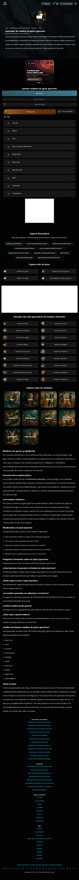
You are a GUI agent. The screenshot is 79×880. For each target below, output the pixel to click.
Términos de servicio (35, 865)
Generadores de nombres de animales (39, 780)
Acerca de (39, 835)
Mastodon (39, 858)
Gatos (40, 28)
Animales (34, 28)
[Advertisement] (39, 211)
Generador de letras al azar (39, 755)
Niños (39, 804)
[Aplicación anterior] (47, 62)
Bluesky (39, 855)
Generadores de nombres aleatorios (20, 28)
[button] (75, 3)
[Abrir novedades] (54, 4)
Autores (39, 828)
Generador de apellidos (39, 735)
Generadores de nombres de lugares (39, 786)
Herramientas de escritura (39, 770)
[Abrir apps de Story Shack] (57, 3)
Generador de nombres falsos (39, 739)
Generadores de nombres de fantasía (39, 766)
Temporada (40, 821)
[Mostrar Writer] (36, 82)
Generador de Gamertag (39, 742)
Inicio (6, 28)
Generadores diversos (39, 790)
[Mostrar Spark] (39, 82)
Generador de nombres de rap (39, 732)
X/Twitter (39, 842)
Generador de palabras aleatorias (39, 722)
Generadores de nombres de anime (39, 773)
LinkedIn (39, 852)
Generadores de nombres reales (39, 776)
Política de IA (45, 865)
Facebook (39, 845)
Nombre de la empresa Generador (39, 759)
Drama (39, 814)
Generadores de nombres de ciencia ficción (39, 783)
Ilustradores (39, 832)
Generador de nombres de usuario (39, 725)
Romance (39, 817)
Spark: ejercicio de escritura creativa (39, 838)
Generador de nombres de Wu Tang (40, 749)
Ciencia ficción (39, 801)
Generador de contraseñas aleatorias (39, 729)
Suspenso (39, 811)
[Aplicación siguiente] (51, 62)
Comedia (39, 807)
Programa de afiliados (56, 865)
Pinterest (39, 849)
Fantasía (39, 797)
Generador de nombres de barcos (39, 745)
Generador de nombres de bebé (39, 752)
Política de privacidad (23, 865)
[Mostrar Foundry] (42, 82)
